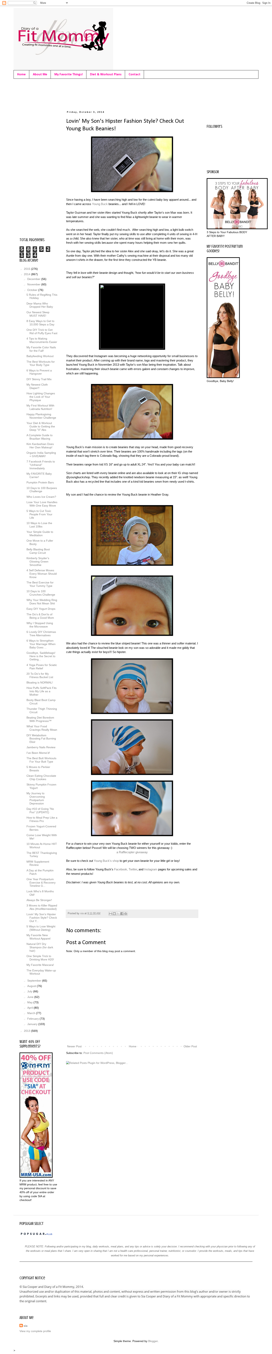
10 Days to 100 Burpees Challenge (41, 489)
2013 (27, 1030)
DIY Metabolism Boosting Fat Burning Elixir (41, 739)
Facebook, (121, 869)
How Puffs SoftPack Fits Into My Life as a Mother (41, 691)
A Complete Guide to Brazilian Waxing (39, 437)
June (30, 997)
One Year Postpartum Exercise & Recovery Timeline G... (41, 883)
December (34, 279)
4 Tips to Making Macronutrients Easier (41, 340)
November (34, 284)
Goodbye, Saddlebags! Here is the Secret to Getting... (40, 656)
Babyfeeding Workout (40, 356)
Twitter (133, 869)
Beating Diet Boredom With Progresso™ (40, 719)
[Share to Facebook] (122, 914)
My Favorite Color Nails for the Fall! (41, 349)
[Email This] (111, 914)
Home (21, 74)
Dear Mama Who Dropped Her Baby (39, 305)
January (32, 1024)
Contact (134, 74)
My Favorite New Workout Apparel (38, 937)
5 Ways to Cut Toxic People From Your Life (39, 514)
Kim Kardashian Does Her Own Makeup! (40, 445)
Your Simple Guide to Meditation (39, 533)
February (33, 1018)
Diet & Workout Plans (105, 74)
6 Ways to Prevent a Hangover (39, 372)
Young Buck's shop (106, 860)
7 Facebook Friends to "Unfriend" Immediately (40, 465)
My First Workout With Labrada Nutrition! (40, 407)
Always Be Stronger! (39, 900)
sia (25, 1325)
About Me (40, 74)
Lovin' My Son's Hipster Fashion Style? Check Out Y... (41, 918)
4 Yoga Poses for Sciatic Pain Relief (41, 666)
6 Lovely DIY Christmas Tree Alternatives (41, 633)
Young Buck (100, 204)
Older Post (190, 1046)
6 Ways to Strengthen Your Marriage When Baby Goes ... (41, 644)
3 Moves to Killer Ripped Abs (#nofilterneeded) (41, 907)
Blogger (153, 1341)
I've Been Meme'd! (38, 752)
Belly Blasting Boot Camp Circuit (38, 551)
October (32, 290)
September (34, 980)
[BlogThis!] (114, 914)
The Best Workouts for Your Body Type (40, 363)
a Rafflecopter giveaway (132, 852)
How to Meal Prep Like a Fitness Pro (41, 819)
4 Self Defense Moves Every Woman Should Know (41, 574)
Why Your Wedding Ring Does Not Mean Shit (41, 601)
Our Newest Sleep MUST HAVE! (37, 314)
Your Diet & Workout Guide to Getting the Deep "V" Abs (40, 426)
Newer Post (74, 1046)
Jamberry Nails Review (40, 747)
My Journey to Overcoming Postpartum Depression (35, 798)
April (30, 1007)
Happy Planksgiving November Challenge (41, 416)
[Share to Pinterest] (126, 914)
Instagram (150, 869)
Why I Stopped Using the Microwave (39, 625)
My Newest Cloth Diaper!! (37, 386)
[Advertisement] (92, 94)
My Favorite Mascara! (40, 964)
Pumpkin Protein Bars (40, 482)
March (31, 1013)
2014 (27, 274)
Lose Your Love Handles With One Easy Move (41, 504)
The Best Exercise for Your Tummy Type (40, 584)
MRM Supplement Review (37, 863)
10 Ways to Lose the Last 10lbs (39, 524)
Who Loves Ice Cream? (41, 496)
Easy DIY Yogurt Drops (40, 608)
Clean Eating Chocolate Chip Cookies (41, 777)
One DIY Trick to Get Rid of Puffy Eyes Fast (41, 331)
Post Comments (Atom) (98, 1053)
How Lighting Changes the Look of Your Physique (40, 397)
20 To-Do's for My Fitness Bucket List (39, 675)
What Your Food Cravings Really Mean (41, 728)
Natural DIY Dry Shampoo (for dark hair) (39, 947)
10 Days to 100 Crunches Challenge (40, 593)
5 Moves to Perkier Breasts (38, 768)
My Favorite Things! (68, 74)
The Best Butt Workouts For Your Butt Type (41, 760)
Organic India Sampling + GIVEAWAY (41, 454)
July (30, 991)
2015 (27, 268)
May (30, 1002)
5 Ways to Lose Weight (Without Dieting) (40, 928)
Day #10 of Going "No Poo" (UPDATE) (40, 810)
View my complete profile (35, 1331)
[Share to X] (118, 914)
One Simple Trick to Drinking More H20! (40, 957)
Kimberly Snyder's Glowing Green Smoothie (37, 562)
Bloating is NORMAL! (39, 682)
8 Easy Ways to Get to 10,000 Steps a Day (40, 322)
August (32, 986)
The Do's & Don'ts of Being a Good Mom (40, 616)
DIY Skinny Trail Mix (39, 379)
